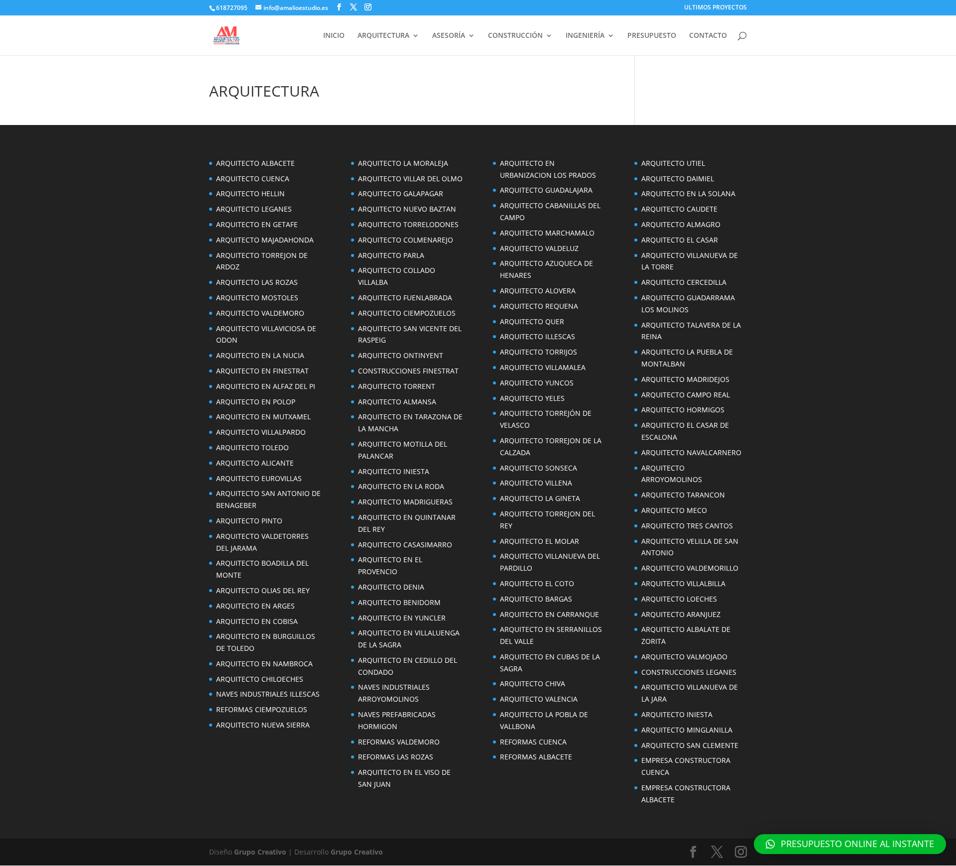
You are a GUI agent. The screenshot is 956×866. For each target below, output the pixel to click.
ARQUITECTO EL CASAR (679, 240)
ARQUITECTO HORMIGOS (682, 409)
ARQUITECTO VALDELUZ (539, 248)
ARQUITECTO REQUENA (539, 306)
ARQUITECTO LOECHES (679, 599)
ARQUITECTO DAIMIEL (677, 178)
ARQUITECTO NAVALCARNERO (691, 452)
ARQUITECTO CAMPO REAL (685, 394)
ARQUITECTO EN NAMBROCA (264, 663)
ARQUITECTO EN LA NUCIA (260, 355)
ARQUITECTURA (383, 36)
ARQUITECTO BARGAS (536, 599)
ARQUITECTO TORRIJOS (538, 352)
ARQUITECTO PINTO (249, 520)
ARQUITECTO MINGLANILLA (686, 730)
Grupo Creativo (260, 852)
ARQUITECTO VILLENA (536, 483)
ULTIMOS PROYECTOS (715, 7)
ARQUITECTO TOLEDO (252, 447)
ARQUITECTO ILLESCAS (537, 336)
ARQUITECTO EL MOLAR (539, 541)
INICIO (334, 36)
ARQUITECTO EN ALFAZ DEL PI (265, 386)
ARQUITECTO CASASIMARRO (405, 544)
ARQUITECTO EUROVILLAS (259, 478)
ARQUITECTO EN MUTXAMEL (263, 416)
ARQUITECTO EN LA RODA (401, 486)
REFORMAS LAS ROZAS (395, 756)
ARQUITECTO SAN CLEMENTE (689, 745)
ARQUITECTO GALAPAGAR (400, 193)
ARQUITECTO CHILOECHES (259, 679)
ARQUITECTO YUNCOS (537, 382)
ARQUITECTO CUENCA (252, 178)
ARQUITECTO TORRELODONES (408, 224)
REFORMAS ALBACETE (536, 756)
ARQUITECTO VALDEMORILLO (689, 568)
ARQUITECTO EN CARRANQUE (549, 614)
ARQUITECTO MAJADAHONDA (265, 240)
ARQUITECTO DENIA (391, 587)
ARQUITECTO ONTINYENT (400, 355)
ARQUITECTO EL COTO (537, 583)
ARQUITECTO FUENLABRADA (405, 297)
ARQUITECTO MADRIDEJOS (685, 379)
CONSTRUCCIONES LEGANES (688, 672)
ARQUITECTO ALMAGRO (680, 224)
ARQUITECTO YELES (532, 398)
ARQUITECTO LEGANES (254, 209)
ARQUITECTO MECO (674, 510)
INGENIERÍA (585, 36)
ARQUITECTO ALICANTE (255, 463)
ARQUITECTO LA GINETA (540, 498)
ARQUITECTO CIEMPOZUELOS (407, 313)
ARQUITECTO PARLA (391, 255)
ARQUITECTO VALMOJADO (684, 656)
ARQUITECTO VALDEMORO (260, 313)
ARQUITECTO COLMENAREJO (405, 240)
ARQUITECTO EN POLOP (255, 401)
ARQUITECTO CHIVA (532, 683)
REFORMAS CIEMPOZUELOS (261, 709)
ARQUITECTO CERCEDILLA (683, 282)
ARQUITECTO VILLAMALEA (543, 367)
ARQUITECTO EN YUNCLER (402, 617)
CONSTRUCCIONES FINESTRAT (408, 370)
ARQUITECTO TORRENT (396, 386)
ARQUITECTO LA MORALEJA (403, 163)
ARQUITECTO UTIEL (673, 163)
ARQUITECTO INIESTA (393, 471)
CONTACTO (708, 36)
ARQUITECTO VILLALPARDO (261, 432)
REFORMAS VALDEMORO (399, 741)
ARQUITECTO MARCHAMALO (547, 233)
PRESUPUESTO (651, 36)
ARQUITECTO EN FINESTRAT (262, 370)
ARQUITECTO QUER (532, 321)
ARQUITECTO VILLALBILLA (683, 583)
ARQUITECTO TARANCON (683, 494)
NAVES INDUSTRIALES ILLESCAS (268, 694)
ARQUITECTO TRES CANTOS (687, 525)
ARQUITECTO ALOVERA (538, 290)
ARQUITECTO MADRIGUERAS (405, 501)
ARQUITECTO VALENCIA (539, 699)
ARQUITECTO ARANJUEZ (680, 614)
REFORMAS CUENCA (533, 741)
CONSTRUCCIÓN (515, 36)
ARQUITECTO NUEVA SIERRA (263, 725)
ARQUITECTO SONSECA (538, 468)
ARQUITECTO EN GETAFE (257, 224)
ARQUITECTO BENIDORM (399, 602)
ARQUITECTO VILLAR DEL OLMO (410, 178)
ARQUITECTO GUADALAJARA (546, 190)
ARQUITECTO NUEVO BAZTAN (407, 209)
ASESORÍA (448, 36)
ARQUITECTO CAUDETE (679, 209)
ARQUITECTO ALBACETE (255, 163)
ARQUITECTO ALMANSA (397, 401)
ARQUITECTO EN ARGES (255, 606)
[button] (850, 844)
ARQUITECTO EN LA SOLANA (688, 193)
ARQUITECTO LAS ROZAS (257, 282)
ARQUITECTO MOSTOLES (257, 297)
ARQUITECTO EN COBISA (257, 621)
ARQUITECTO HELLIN (250, 193)
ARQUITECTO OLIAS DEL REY (263, 590)
